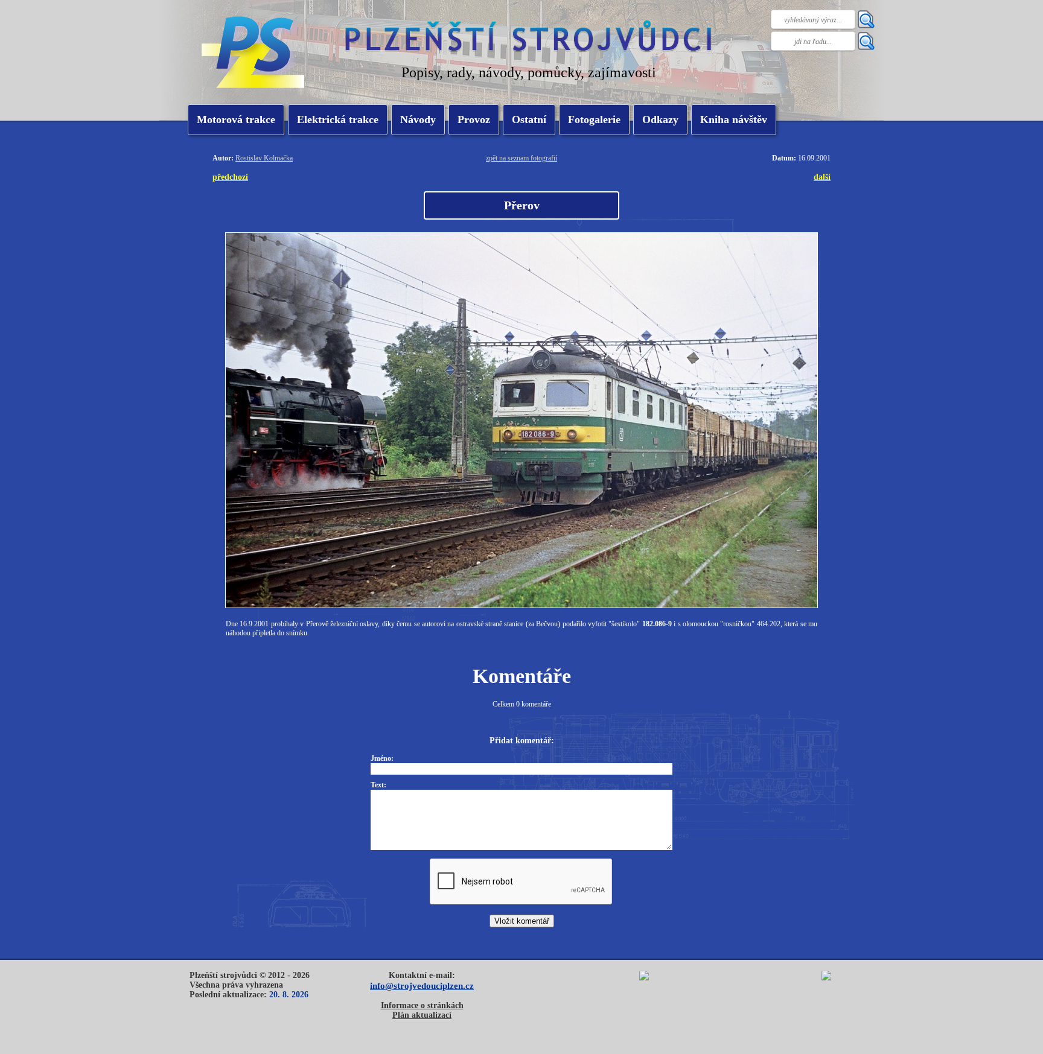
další (822, 177)
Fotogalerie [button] (594, 119)
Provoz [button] (474, 119)
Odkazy (660, 119)
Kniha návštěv (733, 119)
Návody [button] (418, 119)
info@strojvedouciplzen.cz (422, 985)
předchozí (230, 177)
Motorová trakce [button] (236, 119)
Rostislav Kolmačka (264, 158)
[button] (338, 119)
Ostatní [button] (529, 119)
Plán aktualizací (421, 1015)
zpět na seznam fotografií (521, 158)
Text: (378, 785)
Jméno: (382, 758)
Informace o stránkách (422, 1005)
